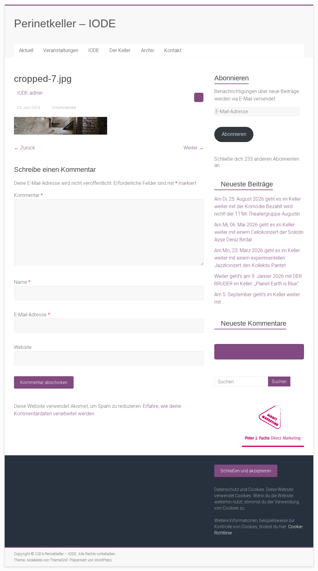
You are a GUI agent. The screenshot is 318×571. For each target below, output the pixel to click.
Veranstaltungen (60, 50)
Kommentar (28, 195)
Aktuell (26, 50)
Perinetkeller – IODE (65, 23)
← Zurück (24, 148)
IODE (93, 50)
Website (23, 347)
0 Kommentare (64, 107)
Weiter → (194, 148)
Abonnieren (234, 134)
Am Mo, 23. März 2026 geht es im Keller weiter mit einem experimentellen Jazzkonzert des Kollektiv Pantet (257, 258)
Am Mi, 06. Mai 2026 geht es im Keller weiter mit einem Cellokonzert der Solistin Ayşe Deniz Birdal (258, 232)
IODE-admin (30, 93)
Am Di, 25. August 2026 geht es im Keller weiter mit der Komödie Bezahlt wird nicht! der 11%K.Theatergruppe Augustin (257, 206)
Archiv (147, 50)
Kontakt (172, 50)
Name (22, 282)
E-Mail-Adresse (32, 315)
